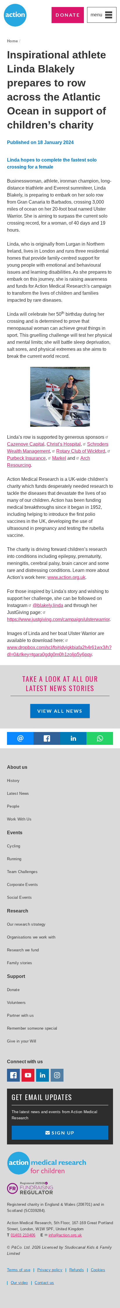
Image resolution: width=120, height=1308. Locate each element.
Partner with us (20, 1015)
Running (14, 859)
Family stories (19, 963)
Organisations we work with (31, 937)
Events (14, 832)
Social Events (19, 897)
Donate (68, 15)
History (13, 780)
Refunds (76, 1270)
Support (16, 976)
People (13, 806)
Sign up (62, 1132)
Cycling (13, 846)
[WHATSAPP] (100, 738)
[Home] (46, 1163)
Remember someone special (32, 1028)
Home (12, 41)
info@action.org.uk (65, 1235)
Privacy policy (50, 1270)
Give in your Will (21, 1041)
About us (17, 767)
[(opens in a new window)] (46, 738)
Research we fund (23, 950)
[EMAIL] (20, 738)
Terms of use (18, 1270)
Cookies (98, 1270)
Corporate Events (22, 884)
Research (17, 910)
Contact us (44, 1283)
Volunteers (16, 1002)
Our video (19, 1283)
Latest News (18, 793)
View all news (60, 711)
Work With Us (19, 819)
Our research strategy (26, 924)
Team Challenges (22, 872)
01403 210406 (23, 1235)
